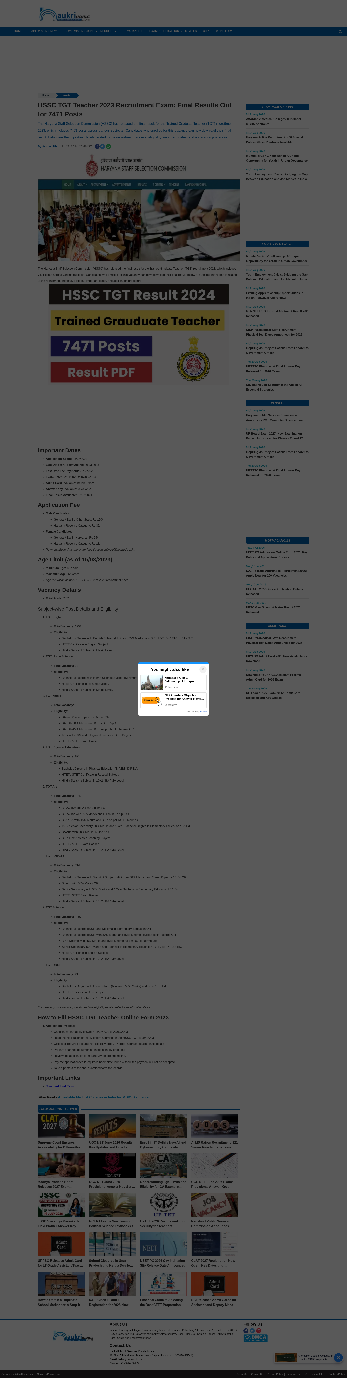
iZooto (203, 711)
